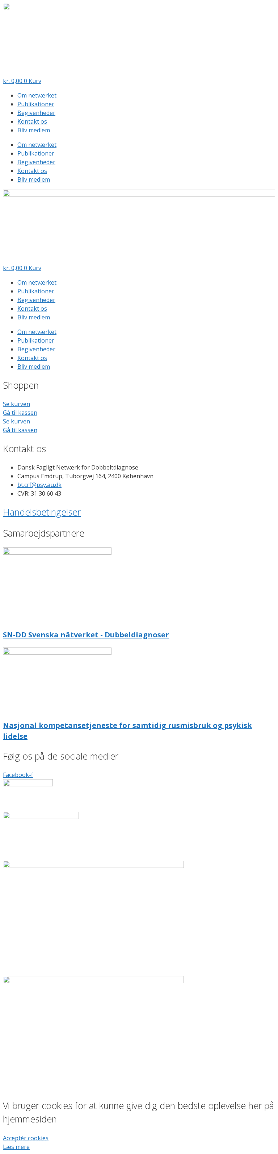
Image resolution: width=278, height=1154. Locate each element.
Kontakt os (32, 121)
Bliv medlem (33, 130)
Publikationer (35, 104)
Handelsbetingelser (42, 512)
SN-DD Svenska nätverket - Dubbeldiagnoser (86, 635)
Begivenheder (36, 113)
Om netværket (36, 95)
